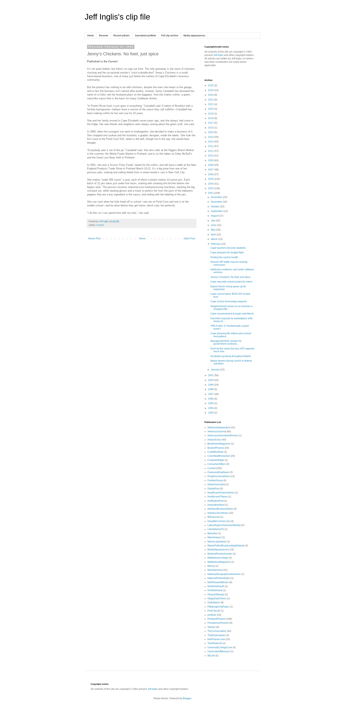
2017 (211, 122)
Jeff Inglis (218, 55)
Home (90, 35)
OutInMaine (213, 602)
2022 (211, 99)
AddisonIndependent (218, 427)
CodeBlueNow (215, 451)
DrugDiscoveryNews (218, 476)
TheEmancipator (216, 635)
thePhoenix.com (216, 639)
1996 (211, 398)
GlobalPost (213, 488)
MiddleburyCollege (217, 557)
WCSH (211, 655)
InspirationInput (215, 504)
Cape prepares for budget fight (227, 252)
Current (100, 225)
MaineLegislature (216, 541)
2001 (211, 375)
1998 (211, 389)
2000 (211, 380)
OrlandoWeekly (215, 594)
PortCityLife (213, 610)
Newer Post (94, 238)
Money (211, 566)
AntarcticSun (214, 439)
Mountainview (215, 570)
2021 (211, 104)
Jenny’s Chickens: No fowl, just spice (230, 277)
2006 (211, 174)
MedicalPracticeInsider (219, 553)
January (215, 369)
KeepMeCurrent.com (218, 521)
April (213, 234)
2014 (211, 137)
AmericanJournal (216, 431)
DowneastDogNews (218, 472)
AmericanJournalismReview (222, 435)
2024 (211, 90)
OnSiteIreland (214, 590)
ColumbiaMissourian (218, 455)
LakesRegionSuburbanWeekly (224, 525)
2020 (211, 108)
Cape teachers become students (228, 248)
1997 (211, 394)
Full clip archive (169, 35)
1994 (211, 408)
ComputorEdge (215, 460)
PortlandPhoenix (216, 619)
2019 (211, 113)
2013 (211, 141)
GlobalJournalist (216, 484)
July (213, 220)
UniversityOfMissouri (218, 651)
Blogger (187, 698)
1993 (211, 412)
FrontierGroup (215, 480)
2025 (211, 85)
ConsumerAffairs (216, 464)
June (214, 225)
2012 (211, 146)
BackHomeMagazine (218, 443)
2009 (211, 160)
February (216, 244)
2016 (211, 127)
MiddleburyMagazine (218, 562)
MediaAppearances (218, 549)
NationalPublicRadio (218, 578)
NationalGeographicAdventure (224, 574)
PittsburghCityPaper (218, 606)
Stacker (211, 627)
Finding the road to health (224, 257)
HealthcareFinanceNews (220, 492)
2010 (211, 155)
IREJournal (213, 517)
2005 (211, 179)
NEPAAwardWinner (218, 582)
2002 (211, 193)
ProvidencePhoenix (218, 622)
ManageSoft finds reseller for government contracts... (226, 342)
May (213, 229)
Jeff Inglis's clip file (117, 16)
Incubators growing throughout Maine (230, 356)
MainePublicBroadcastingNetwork (225, 545)
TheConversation (216, 631)
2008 (211, 165)
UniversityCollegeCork (219, 647)
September (217, 211)
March (214, 239)
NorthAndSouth (215, 586)
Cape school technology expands (228, 301)
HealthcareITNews (217, 496)
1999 (211, 384)
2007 (211, 169)
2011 (211, 151)
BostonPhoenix (215, 447)
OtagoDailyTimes (216, 598)
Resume (103, 35)
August (215, 215)
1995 (211, 403)
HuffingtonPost (215, 500)
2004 (211, 183)
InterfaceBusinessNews (220, 508)
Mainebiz (212, 533)
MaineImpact (214, 537)
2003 (211, 188)
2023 (211, 94)
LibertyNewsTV (215, 529)
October (215, 206)
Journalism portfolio (145, 35)
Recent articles (121, 35)
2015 (211, 132)
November (217, 201)
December (217, 197)
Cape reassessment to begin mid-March (232, 313)
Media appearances (194, 35)
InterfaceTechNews (217, 513)
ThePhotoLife (214, 643)
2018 (211, 118)
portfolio (211, 615)
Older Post (189, 238)
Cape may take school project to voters (231, 281)
